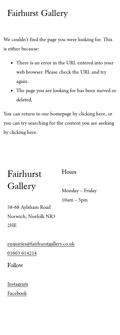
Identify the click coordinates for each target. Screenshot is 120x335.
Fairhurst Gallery (37, 13)
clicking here (92, 113)
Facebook (17, 293)
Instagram (17, 284)
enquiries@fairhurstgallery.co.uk (41, 243)
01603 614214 (22, 253)
